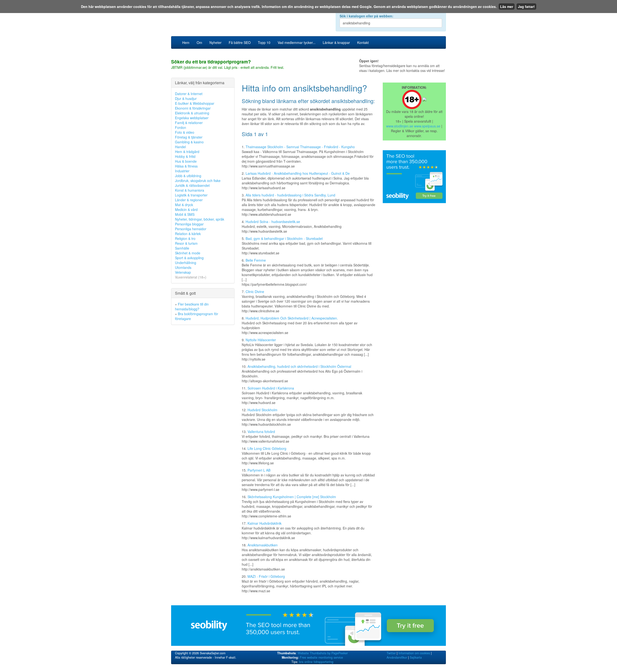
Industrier (182, 170)
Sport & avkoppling (189, 257)
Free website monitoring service (321, 657)
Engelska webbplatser (191, 117)
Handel (180, 146)
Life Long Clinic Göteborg (267, 448)
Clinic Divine (255, 291)
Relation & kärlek (188, 233)
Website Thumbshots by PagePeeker (323, 653)
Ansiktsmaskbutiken (263, 545)
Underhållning (185, 262)
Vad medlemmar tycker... (296, 42)
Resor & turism (186, 243)
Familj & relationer (189, 122)
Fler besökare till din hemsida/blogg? (192, 306)
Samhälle (182, 248)
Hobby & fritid (185, 156)
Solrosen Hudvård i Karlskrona (271, 388)
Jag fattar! (526, 6)
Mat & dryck (184, 204)
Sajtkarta (416, 657)
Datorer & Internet (188, 93)
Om (199, 42)
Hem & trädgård (187, 151)
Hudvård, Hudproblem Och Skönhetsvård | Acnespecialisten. (292, 318)
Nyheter (215, 42)
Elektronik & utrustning (192, 113)
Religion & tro (185, 238)
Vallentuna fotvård (261, 431)
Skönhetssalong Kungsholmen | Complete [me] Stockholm (292, 496)
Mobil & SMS (184, 214)
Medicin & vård (186, 209)
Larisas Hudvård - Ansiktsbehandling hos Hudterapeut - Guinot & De (298, 173)
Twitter (391, 653)
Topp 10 (264, 42)
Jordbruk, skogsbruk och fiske (198, 180)
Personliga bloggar (189, 224)
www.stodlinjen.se (399, 126)
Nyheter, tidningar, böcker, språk (199, 219)
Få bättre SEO (240, 42)
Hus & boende (186, 161)
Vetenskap (183, 272)
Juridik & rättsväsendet (192, 185)
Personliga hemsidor (190, 228)
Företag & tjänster (188, 137)
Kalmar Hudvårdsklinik (265, 523)
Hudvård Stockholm (262, 409)
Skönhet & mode (187, 253)
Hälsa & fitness (186, 166)
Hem (185, 42)
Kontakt (363, 42)
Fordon (180, 127)
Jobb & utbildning (188, 175)
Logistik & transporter (191, 195)
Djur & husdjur (186, 98)
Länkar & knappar (336, 42)
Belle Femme (256, 260)
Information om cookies (414, 653)
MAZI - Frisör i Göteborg (266, 576)
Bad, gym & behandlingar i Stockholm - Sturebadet (284, 238)
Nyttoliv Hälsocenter (261, 339)
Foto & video (184, 132)
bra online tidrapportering (316, 662)
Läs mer (506, 6)
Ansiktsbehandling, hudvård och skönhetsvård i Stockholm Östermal (299, 366)
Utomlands (183, 267)
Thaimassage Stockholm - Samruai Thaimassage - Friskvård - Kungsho (300, 146)
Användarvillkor (397, 657)
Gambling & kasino (189, 141)
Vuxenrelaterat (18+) (190, 277)
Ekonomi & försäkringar (193, 108)
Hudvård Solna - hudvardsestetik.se (273, 221)
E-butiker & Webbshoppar (194, 103)
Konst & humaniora (189, 190)
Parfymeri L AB (259, 470)
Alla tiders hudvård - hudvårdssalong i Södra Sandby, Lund (290, 195)
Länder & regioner (189, 199)
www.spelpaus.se (427, 126)
